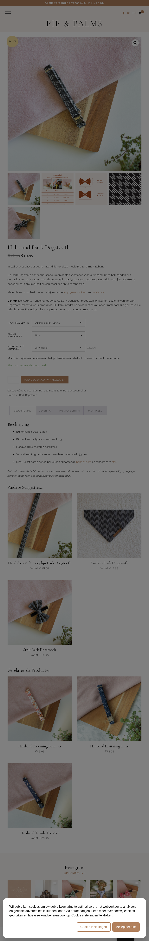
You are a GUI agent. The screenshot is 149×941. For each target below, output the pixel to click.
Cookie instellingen (93, 927)
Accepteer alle (126, 927)
